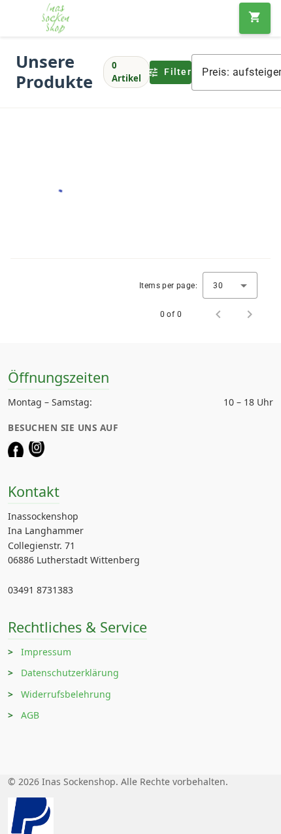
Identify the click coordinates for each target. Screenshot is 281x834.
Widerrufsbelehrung (66, 694)
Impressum (46, 652)
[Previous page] (218, 314)
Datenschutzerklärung (70, 672)
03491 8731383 (40, 590)
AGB (30, 715)
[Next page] (249, 314)
